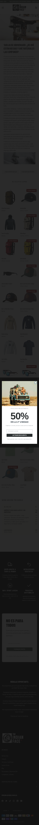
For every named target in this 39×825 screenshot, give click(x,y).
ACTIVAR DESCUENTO (19, 435)
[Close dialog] (35, 382)
